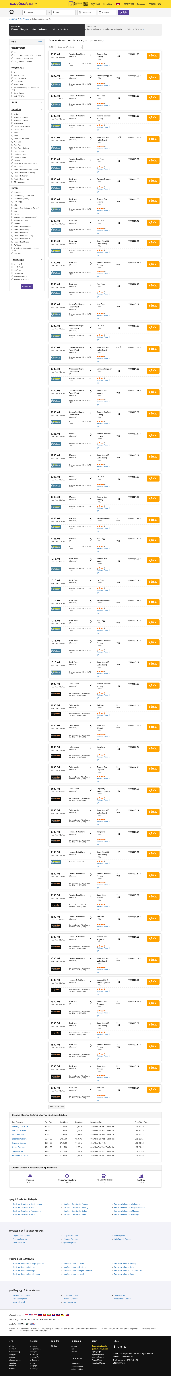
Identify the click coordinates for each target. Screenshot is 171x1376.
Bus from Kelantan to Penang (75, 1204)
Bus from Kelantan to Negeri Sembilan (129, 1207)
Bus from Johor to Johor (124, 1274)
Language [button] (141, 4)
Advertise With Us (98, 1363)
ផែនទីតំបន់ (12, 1366)
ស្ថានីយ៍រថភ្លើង (34, 1360)
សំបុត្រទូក (33, 1363)
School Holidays (77, 1369)
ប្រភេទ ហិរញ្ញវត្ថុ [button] (129, 4)
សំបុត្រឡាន (33, 1346)
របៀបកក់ (12, 1357)
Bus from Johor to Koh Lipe (24, 1267)
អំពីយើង (11, 1346)
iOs (72, 1349)
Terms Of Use (97, 1360)
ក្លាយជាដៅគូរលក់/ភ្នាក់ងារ (100, 1349)
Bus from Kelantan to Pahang (75, 1207)
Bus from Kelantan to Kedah (75, 1211)
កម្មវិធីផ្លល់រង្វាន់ (96, 1352)
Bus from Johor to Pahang (125, 1264)
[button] (119, 4)
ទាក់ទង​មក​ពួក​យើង (154, 4)
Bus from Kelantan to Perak (24, 1214)
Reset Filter (27, 286)
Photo (106, 65)
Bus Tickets (24, 19)
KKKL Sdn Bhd (18, 1135)
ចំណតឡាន (33, 1352)
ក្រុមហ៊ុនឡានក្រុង (35, 1349)
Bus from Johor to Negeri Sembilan (77, 1271)
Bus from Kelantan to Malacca (126, 1211)
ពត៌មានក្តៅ (12, 1349)
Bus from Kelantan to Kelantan (127, 1204)
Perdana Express (19, 1131)
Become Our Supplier (99, 1346)
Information (75, 1364)
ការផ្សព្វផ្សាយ (13, 1354)
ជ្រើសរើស (153, 55)
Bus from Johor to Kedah (73, 1274)
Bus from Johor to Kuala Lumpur (26, 1274)
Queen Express (18, 1147)
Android (74, 1346)
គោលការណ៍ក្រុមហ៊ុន (98, 1357)
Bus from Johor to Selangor (24, 1271)
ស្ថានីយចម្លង (34, 1369)
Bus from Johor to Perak (73, 1264)
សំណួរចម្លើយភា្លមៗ (15, 1360)
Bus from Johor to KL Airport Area (128, 1271)
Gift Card (54, 1346)
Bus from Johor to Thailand (74, 1267)
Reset (40, 42)
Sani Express (17, 1151)
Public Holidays (77, 1366)
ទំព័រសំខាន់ (13, 19)
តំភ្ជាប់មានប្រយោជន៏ (98, 1354)
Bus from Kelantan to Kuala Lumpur (27, 1204)
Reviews (100, 65)
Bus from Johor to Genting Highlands (28, 1264)
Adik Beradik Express (20, 1155)
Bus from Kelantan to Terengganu (27, 1211)
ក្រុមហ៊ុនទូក (33, 1366)
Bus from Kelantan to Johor (24, 1207)
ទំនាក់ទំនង (12, 1363)
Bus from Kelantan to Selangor (126, 1214)
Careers (12, 1369)
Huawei (74, 1352)
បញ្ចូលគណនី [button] (95, 4)
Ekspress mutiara (19, 1139)
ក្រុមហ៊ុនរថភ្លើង (34, 1357)
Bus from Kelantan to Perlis (74, 1214)
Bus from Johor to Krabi (124, 1267)
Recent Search (108, 4)
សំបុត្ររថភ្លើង (34, 1354)
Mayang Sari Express (21, 1126)
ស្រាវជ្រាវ (123, 12)
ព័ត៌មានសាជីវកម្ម (14, 1352)
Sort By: (51, 47)
